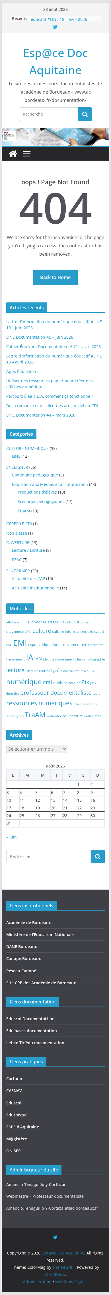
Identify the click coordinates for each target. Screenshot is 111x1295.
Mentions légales (71, 1281)
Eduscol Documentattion (30, 1018)
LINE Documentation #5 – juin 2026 (39, 337)
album (21, 622)
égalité (89, 716)
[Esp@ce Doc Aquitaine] (13, 154)
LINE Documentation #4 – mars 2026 (40, 415)
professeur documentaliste (55, 692)
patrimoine (72, 683)
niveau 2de (71, 671)
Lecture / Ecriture (28, 550)
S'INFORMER (18, 570)
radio (96, 694)
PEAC (17, 559)
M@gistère (16, 1139)
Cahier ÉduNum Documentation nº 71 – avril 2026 (53, 346)
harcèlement (15, 659)
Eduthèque (17, 1115)
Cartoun (14, 1078)
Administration (37, 1281)
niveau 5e (88, 671)
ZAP (65, 715)
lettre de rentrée (38, 671)
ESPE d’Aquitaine (22, 1127)
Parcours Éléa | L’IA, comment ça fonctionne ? (49, 396)
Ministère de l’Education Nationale (40, 934)
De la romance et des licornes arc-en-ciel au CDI (52, 405)
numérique (24, 681)
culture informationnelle (72, 631)
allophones (37, 622)
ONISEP (13, 1150)
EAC (9, 645)
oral (47, 682)
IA (29, 657)
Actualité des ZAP (28, 578)
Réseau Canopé (21, 970)
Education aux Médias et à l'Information (50, 484)
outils (58, 682)
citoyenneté (15, 632)
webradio (54, 716)
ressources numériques (39, 703)
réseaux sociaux (85, 704)
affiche (11, 622)
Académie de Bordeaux (28, 922)
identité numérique (57, 659)
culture (41, 631)
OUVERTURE (17, 542)
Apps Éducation (21, 371)
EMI (20, 642)
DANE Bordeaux (21, 946)
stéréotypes (15, 716)
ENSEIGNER (17, 467)
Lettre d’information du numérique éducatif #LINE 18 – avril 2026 (64, 19)
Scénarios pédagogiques (41, 501)
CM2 (28, 632)
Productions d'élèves (37, 492)
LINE (16, 456)
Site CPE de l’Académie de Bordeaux (41, 982)
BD (57, 622)
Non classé (16, 533)
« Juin (11, 837)
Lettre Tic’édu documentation (35, 1042)
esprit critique (40, 644)
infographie (96, 659)
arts (51, 622)
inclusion (79, 659)
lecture (15, 670)
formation (95, 645)
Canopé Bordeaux (23, 958)
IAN (38, 658)
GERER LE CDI (19, 523)
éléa (98, 715)
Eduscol (13, 1103)
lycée (56, 670)
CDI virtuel (81, 622)
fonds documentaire (70, 644)
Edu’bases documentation (31, 1030)
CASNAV (67, 622)
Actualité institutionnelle (35, 588)
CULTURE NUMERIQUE (27, 448)
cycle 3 (99, 632)
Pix (85, 682)
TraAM (24, 511)
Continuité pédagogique (35, 475)
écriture (76, 715)
